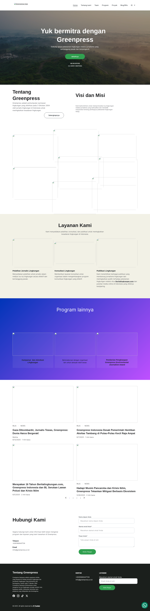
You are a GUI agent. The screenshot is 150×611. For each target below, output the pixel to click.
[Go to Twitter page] (27, 596)
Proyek (114, 5)
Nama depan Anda (85, 517)
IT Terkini (36, 606)
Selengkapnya (53, 115)
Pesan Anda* (83, 536)
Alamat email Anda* (85, 526)
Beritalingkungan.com (125, 281)
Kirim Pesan (87, 552)
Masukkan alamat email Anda (110, 577)
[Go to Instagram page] (18, 596)
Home (75, 5)
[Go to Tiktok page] (22, 596)
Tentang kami (86, 5)
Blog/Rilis (124, 5)
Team (96, 5)
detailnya (75, 56)
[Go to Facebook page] (14, 596)
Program (105, 5)
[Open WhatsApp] (144, 605)
